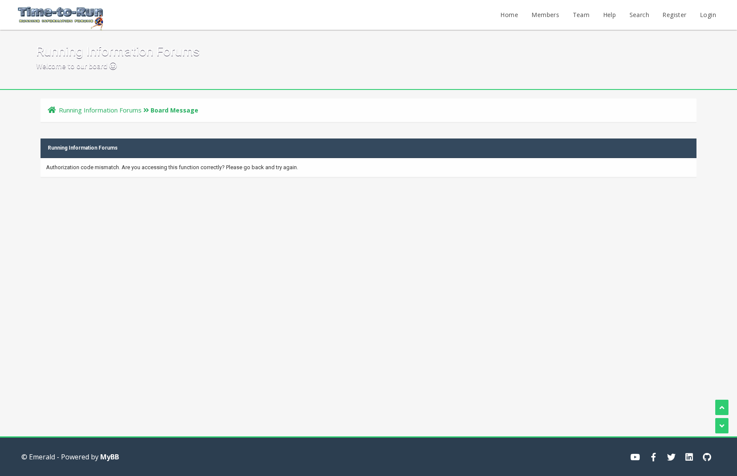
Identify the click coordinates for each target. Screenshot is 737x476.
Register (674, 15)
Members (545, 15)
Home (509, 15)
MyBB (109, 457)
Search (639, 15)
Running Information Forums (100, 110)
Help (609, 15)
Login (708, 15)
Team (581, 15)
